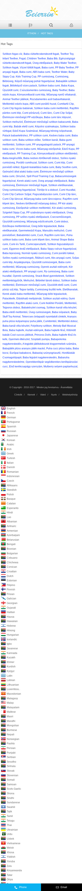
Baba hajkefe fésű (55, 330)
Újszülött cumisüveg (14, 221)
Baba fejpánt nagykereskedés (40, 357)
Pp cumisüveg (52, 271)
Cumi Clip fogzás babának (18, 108)
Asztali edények (34, 330)
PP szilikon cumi (38, 135)
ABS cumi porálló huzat (42, 103)
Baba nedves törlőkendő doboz (41, 158)
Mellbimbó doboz (68, 321)
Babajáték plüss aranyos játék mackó (24, 348)
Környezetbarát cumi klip (31, 94)
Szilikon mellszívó (13, 121)
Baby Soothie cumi (66, 167)
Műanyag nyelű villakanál (61, 94)
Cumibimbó (50, 321)
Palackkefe (9, 298)
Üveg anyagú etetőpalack (52, 180)
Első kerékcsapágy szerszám (25, 366)
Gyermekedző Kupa (30, 230)
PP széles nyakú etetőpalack (32, 216)
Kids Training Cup (26, 76)
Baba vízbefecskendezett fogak (41, 53)
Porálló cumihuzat (26, 162)
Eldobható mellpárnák (29, 298)
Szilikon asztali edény (55, 298)
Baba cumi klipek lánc (37, 239)
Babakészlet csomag (33, 307)
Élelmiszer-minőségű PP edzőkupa (23, 117)
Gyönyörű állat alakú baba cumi (21, 171)
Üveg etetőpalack (43, 62)
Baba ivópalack (61, 312)
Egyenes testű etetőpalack (24, 248)
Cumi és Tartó (17, 244)
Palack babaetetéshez (15, 135)
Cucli (40, 235)
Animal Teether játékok (16, 99)
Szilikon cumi (23, 144)
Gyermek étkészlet (19, 339)
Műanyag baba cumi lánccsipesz (42, 198)
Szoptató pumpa (40, 339)
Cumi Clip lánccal (13, 198)
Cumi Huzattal (67, 189)
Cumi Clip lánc (67, 194)
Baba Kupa (67, 85)
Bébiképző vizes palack (23, 85)
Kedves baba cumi (59, 135)
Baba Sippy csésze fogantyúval (58, 248)
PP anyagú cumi (33, 271)
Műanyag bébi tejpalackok (52, 293)
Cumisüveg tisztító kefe (48, 289)
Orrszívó (20, 176)
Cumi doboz (61, 221)
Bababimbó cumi (26, 235)
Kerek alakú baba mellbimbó (19, 293)
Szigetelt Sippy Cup (14, 212)
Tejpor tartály (26, 289)
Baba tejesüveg (11, 253)
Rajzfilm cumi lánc (54, 235)
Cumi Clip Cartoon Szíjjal (17, 194)
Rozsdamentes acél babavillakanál (50, 99)
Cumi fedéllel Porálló (51, 303)
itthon (31, 33)
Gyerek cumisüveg (23, 275)
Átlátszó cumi (42, 257)
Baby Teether (59, 90)
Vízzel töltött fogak (30, 67)
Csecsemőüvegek (60, 216)
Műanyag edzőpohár (49, 148)
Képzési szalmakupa (47, 126)
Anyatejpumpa (22, 262)
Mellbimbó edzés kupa (15, 103)
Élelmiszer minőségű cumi (31, 284)
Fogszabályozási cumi (45, 194)
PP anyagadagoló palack (46, 144)
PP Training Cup (26, 153)
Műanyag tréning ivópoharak (55, 130)
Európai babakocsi (20, 352)
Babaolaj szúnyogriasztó (46, 352)
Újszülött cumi (11, 90)
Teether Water (59, 71)
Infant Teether (10, 58)
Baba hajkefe (16, 330)
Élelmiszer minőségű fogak (31, 185)
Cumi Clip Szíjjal (62, 112)
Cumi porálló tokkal (63, 253)
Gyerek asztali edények (54, 266)
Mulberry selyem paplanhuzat (60, 366)
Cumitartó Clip (65, 103)
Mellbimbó (71, 303)
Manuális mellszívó (53, 230)
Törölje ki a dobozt (47, 189)
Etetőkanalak (70, 289)
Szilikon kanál (50, 139)
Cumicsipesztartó (36, 244)
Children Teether (36, 58)
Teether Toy (66, 53)
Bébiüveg (8, 81)
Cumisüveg (61, 76)
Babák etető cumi (24, 126)
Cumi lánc (46, 112)
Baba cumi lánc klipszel (57, 117)
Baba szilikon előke (30, 139)
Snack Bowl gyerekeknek (49, 275)
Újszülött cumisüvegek (44, 262)
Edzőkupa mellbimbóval (16, 226)
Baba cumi (48, 67)
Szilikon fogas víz (12, 53)
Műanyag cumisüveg (28, 266)
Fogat (22, 58)
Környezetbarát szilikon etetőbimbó (57, 153)
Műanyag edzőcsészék (40, 221)
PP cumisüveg (46, 76)
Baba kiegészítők (12, 158)
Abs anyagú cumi (61, 257)
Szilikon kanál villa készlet (61, 307)
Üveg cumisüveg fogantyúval (19, 189)
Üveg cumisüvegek (40, 312)
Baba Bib (52, 58)
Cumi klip (59, 162)
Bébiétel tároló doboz (48, 280)
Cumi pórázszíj (30, 112)
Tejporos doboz (11, 307)
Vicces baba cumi (26, 148)
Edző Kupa (68, 148)
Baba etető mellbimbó (15, 312)
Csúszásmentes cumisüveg (35, 90)
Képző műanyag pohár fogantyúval (35, 81)
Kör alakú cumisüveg (64, 207)
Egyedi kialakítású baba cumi (37, 167)
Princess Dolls (42, 334)
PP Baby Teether (64, 67)
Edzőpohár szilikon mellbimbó (33, 207)
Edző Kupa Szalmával (25, 130)
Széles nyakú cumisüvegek (18, 257)
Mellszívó (29, 280)
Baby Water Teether (65, 62)
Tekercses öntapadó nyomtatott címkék (44, 316)
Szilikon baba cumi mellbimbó (51, 108)
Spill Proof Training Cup (40, 176)
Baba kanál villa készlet (16, 325)
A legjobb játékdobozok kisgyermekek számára (49, 343)
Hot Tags (47, 33)
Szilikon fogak (11, 67)
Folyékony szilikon (41, 325)
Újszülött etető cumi (58, 284)
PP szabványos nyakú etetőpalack (45, 212)
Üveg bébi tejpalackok (44, 226)
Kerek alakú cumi (27, 180)
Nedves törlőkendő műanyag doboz (36, 203)
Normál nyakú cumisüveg (36, 253)
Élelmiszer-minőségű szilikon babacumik (47, 121)
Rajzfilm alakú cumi (27, 303)
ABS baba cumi (41, 71)
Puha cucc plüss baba (58, 348)
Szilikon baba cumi (49, 85)
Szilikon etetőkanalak (60, 185)
